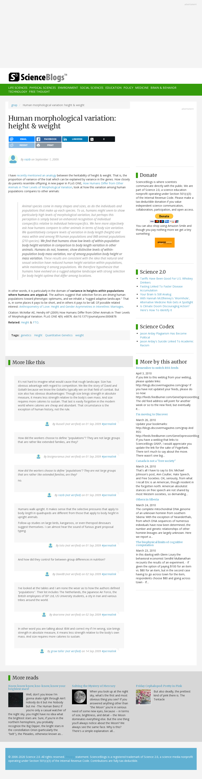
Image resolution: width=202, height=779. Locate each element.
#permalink (109, 424)
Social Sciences (91, 87)
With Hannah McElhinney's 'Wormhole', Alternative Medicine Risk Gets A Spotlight (166, 300)
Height (25, 322)
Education (113, 87)
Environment (68, 87)
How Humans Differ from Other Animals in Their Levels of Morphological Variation (65, 185)
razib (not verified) (69, 495)
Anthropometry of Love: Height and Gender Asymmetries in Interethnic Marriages (71, 306)
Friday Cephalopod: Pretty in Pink (159, 686)
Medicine (142, 87)
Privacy (70, 757)
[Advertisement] (101, 34)
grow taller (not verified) (66, 651)
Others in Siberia (147, 499)
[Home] (39, 77)
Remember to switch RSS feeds (157, 368)
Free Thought (39, 91)
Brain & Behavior (163, 87)
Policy (128, 87)
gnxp (14, 105)
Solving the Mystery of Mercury (93, 686)
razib (27, 159)
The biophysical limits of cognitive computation (159, 543)
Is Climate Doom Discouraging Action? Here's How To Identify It (164, 308)
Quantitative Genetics (59, 335)
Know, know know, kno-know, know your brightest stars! (36, 687)
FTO (35, 322)
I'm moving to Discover (152, 414)
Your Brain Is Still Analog (155, 294)
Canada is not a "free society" (156, 461)
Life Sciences (17, 87)
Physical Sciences (42, 87)
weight (79, 335)
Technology (17, 91)
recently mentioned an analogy (36, 175)
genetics (26, 335)
